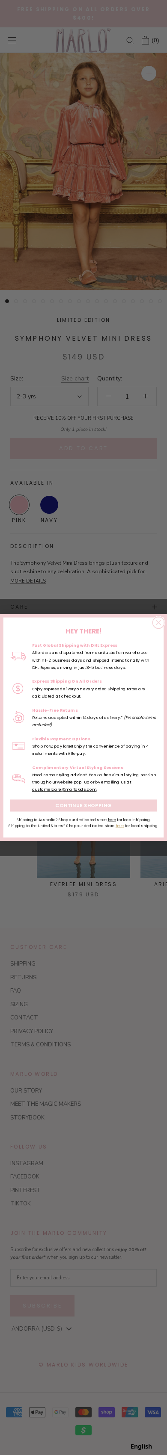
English (141, 1446)
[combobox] (141, 1446)
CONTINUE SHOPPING (83, 805)
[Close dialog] (158, 622)
